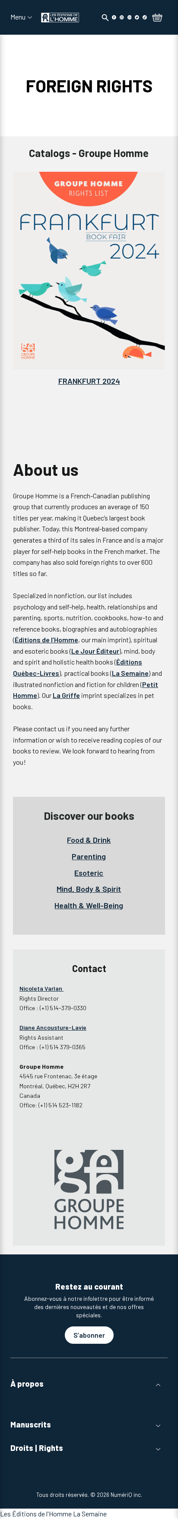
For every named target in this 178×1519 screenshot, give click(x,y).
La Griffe (66, 695)
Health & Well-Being (88, 905)
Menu (17, 17)
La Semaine (130, 673)
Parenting (89, 856)
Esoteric (88, 872)
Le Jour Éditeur (95, 651)
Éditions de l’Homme (46, 639)
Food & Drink (89, 840)
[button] (89, 1383)
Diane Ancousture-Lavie (52, 1027)
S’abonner (89, 1335)
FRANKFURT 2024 (89, 381)
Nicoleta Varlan (41, 988)
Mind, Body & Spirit (89, 889)
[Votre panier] (157, 18)
